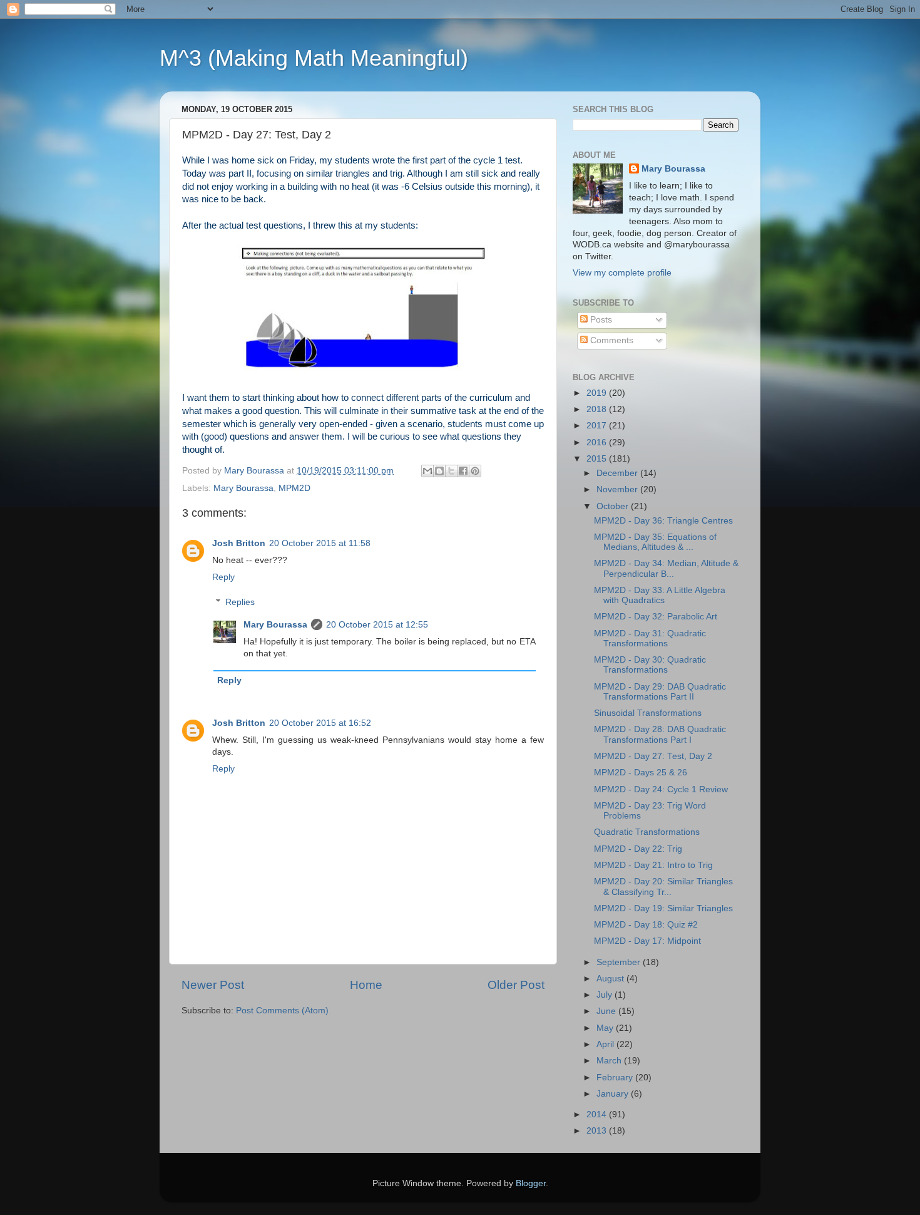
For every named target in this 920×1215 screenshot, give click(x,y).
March (610, 1060)
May (606, 1028)
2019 (597, 393)
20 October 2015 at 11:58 (320, 543)
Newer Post (212, 984)
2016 (597, 442)
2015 (597, 458)
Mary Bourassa (243, 488)
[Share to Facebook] (463, 471)
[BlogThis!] (439, 471)
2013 (597, 1130)
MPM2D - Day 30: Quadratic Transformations (650, 665)
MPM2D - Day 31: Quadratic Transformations (650, 638)
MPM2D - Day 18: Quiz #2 (646, 924)
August (611, 978)
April (606, 1044)
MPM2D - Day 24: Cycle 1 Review (661, 789)
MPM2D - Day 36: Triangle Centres (663, 520)
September (619, 962)
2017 (597, 425)
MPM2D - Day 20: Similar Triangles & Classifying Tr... (663, 886)
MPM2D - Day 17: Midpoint (647, 941)
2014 (597, 1114)
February (615, 1077)
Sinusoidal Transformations (648, 713)
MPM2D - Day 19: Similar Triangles (663, 908)
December (618, 473)
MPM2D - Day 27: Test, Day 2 (653, 756)
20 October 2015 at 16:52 (320, 723)
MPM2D (294, 488)
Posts (600, 319)
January (613, 1094)
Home (366, 984)
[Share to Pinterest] (475, 471)
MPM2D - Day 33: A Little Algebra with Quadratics (659, 595)
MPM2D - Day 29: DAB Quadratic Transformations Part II (660, 691)
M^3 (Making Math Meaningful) (314, 58)
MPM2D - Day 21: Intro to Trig (653, 865)
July (605, 995)
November (618, 489)
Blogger (531, 1183)
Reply (223, 577)
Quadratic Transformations (647, 832)
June (607, 1011)
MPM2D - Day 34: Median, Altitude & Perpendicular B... (666, 568)
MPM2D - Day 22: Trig (638, 849)
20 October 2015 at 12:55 (377, 624)
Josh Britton (238, 543)
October (613, 506)
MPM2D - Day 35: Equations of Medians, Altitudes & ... (655, 542)
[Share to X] (451, 471)
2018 (597, 409)
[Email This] (427, 471)
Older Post (516, 984)
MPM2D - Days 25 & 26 (640, 772)
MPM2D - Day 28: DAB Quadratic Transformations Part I (660, 734)
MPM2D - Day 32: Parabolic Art (655, 616)
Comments (610, 340)
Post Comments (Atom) (282, 1010)
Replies (240, 602)
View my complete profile (622, 272)
